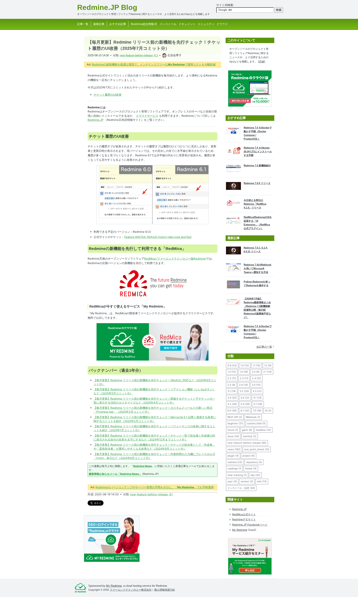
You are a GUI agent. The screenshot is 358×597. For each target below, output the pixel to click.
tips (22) (255, 475)
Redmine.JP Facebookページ (249, 524)
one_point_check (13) (256, 449)
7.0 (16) (257, 410)
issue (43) (233, 436)
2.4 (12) (256, 378)
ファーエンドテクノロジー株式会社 (131, 589)
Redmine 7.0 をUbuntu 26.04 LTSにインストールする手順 (258, 151)
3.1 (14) (231, 391)
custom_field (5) (256, 423)
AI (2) (268, 410)
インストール (168, 24)
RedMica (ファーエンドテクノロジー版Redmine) (175, 258)
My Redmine (239, 529)
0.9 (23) (232, 365)
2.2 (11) (231, 378)
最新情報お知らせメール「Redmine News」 (115, 473)
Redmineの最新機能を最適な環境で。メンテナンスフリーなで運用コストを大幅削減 (154, 64)
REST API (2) (234, 417)
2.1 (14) (267, 371)
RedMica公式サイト (244, 514)
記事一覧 (82, 24)
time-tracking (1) (237, 475)
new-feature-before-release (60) (246, 442)
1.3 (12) (231, 371)
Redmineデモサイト (244, 519)
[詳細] (261, 61)
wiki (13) (262, 481)
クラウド (222, 24)
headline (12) (263, 429)
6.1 (156, 55)
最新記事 (98, 24)
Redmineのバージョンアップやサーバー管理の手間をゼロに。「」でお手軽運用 (154, 487)
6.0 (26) (232, 410)
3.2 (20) (244, 391)
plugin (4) (233, 455)
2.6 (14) (243, 384)
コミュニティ (206, 24)
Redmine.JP (95, 120)
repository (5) (254, 462)
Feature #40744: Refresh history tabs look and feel (157, 237)
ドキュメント (187, 24)
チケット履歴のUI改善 (108, 94)
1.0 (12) (245, 365)
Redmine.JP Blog (107, 7)
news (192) (234, 449)
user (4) (232, 481)
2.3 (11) (244, 378)
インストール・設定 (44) (241, 487)
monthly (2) (249, 436)
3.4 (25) (232, 397)
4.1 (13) (257, 397)
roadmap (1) (234, 468)
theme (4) (251, 468)
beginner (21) (235, 423)
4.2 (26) (232, 403)
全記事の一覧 (264, 346)
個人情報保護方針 (164, 589)
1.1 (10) (256, 365)
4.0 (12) (245, 397)
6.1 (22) (245, 410)
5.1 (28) (258, 403)
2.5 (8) (231, 384)
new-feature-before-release (136, 55)
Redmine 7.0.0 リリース (257, 183)
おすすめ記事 (117, 24)
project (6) (248, 455)
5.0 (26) (245, 403)
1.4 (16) (244, 371)
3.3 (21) (257, 391)
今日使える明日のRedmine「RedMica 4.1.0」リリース (255, 204)
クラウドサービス (147, 115)
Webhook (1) (253, 417)
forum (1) (232, 429)
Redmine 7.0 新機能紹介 (257, 165)
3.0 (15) (256, 384)
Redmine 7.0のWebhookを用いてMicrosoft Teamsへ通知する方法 (257, 268)
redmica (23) (234, 462)
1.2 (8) (267, 365)
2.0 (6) (256, 371)
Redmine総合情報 (142, 24)
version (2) (247, 481)
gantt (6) (247, 429)
